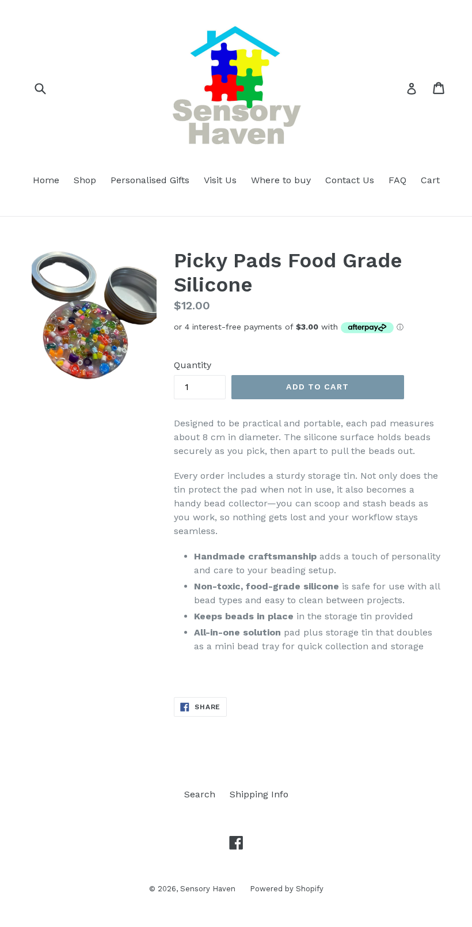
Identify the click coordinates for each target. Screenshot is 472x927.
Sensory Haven (207, 888)
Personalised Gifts (150, 180)
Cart (430, 180)
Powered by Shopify (286, 888)
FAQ (397, 180)
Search (199, 794)
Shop (85, 180)
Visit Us (220, 180)
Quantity (192, 365)
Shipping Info (259, 794)
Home (46, 180)
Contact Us (349, 180)
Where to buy (281, 180)
